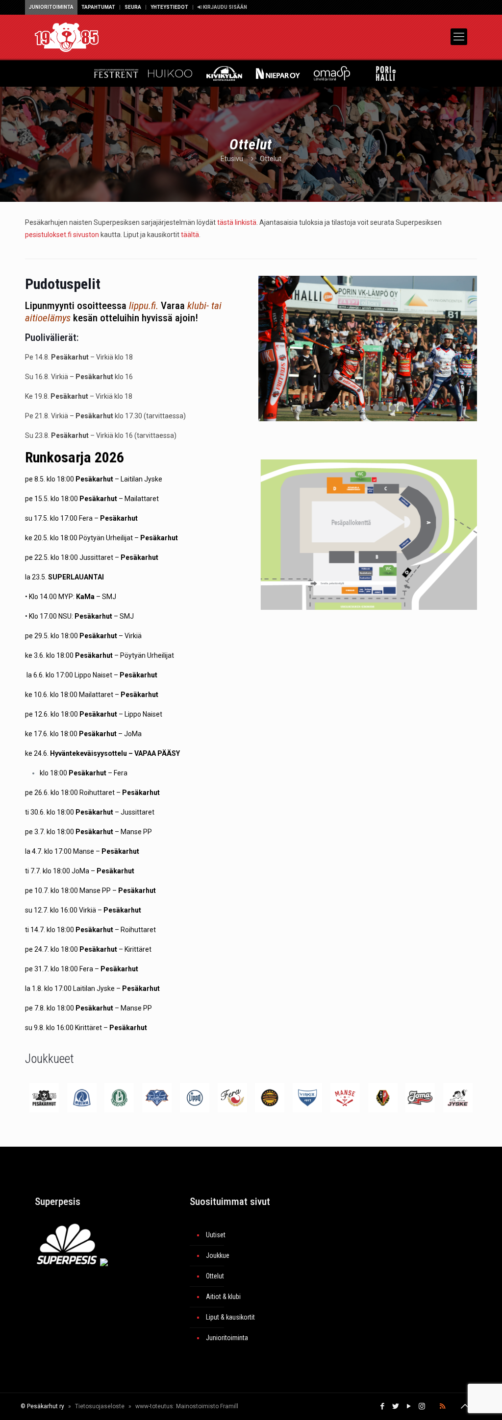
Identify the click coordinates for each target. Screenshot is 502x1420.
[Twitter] (395, 1406)
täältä (190, 235)
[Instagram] (422, 1406)
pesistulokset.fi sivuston (62, 235)
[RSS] (442, 1406)
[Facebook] (382, 1406)
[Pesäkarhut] (67, 37)
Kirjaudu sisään (224, 7)
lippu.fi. (143, 306)
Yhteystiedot (169, 7)
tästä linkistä (236, 222)
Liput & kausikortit (230, 1317)
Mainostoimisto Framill (207, 1406)
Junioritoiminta (51, 7)
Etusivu (232, 159)
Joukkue (217, 1255)
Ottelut (215, 1276)
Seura (133, 7)
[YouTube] (408, 1406)
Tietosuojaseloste (100, 1406)
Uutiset (216, 1235)
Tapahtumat (98, 7)
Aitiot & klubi (223, 1296)
